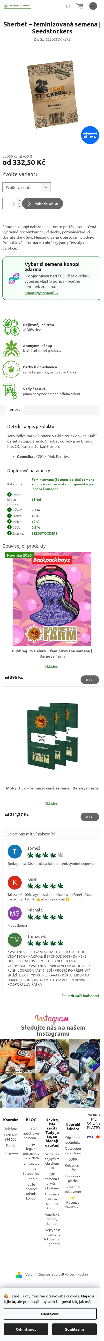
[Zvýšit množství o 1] (19, 201)
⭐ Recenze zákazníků (72, 1202)
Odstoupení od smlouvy (74, 1150)
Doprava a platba (72, 1178)
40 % (35, 515)
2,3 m (36, 509)
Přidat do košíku (46, 203)
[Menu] (93, 6)
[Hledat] (68, 6)
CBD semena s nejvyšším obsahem (52, 1181)
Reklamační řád (73, 1167)
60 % (35, 521)
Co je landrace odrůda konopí (31, 1191)
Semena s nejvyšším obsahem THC (52, 1161)
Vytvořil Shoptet (38, 1274)
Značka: (52, 39)
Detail (89, 680)
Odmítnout (26, 1329)
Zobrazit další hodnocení (80, 995)
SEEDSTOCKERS (44, 533)
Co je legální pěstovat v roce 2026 (31, 1151)
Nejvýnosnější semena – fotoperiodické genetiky (55, 1236)
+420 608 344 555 (10, 1136)
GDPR (72, 1159)
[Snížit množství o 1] (19, 206)
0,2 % (36, 527)
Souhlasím (74, 1329)
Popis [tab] (15, 410)
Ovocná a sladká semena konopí (52, 1201)
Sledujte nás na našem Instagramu (53, 1030)
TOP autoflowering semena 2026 (34, 1133)
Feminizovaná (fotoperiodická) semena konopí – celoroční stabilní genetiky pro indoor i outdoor (63, 484)
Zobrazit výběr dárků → (41, 293)
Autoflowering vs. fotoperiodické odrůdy (34, 1171)
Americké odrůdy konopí (52, 1219)
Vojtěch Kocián (76, 1274)
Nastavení (50, 1313)
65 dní (36, 499)
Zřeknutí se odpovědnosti (75, 1189)
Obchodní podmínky (72, 1139)
